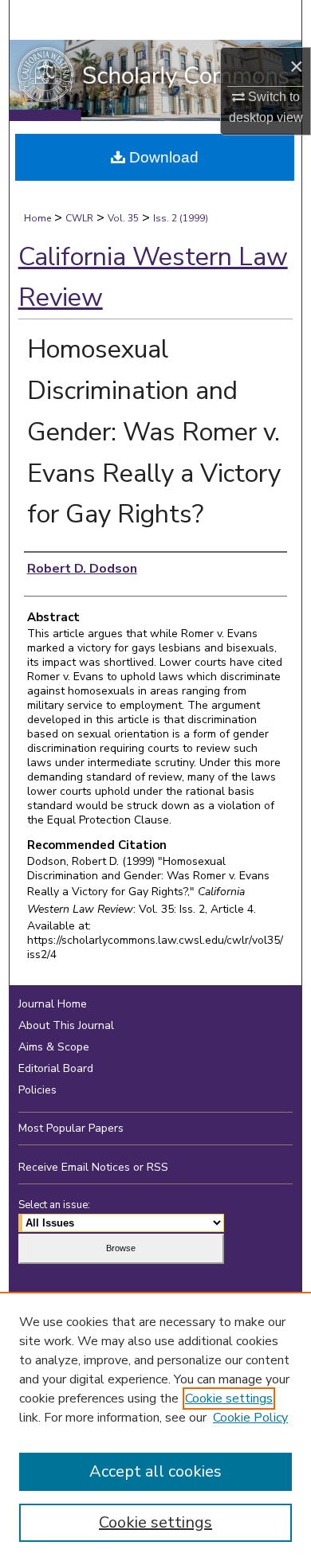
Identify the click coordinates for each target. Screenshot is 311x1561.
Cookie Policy (250, 1417)
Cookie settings (229, 1398)
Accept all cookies (155, 1471)
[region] (155, 1426)
